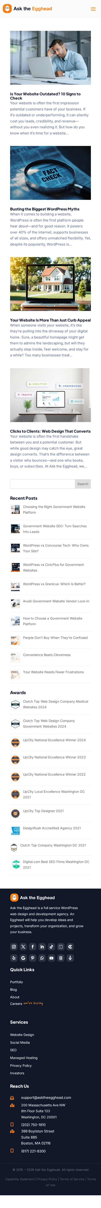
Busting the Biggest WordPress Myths (44, 208)
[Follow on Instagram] (14, 946)
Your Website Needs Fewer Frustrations (53, 672)
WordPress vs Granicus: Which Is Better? (54, 584)
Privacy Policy (21, 1065)
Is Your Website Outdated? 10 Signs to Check (45, 96)
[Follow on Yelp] (14, 958)
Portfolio (16, 982)
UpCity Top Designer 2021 (43, 811)
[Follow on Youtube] (51, 958)
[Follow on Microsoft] (70, 946)
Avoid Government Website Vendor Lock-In (56, 601)
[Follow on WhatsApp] (42, 958)
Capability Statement (20, 1179)
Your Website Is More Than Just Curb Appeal (50, 320)
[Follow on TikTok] (51, 946)
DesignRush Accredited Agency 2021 (52, 828)
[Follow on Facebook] (32, 946)
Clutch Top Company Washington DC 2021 (53, 845)
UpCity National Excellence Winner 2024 (54, 740)
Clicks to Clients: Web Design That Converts (50, 431)
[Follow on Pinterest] (32, 958)
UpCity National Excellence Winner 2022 (54, 774)
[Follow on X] (23, 946)
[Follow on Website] (70, 958)
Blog (13, 989)
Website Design (22, 1035)
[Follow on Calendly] (61, 946)
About (14, 997)
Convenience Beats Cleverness (46, 655)
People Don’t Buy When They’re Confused (55, 638)
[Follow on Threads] (61, 958)
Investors (17, 1073)
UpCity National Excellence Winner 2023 (54, 757)
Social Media (20, 1042)
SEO (13, 1050)
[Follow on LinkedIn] (42, 946)
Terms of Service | (73, 1179)
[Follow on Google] (23, 958)
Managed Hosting (24, 1058)
